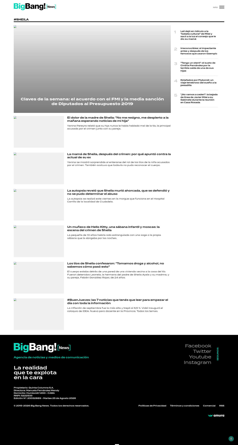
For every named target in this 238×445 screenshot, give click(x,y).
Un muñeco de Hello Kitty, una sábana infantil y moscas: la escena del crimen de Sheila (113, 228)
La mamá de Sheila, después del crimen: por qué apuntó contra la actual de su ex (119, 156)
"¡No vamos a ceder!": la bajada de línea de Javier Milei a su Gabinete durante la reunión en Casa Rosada (199, 98)
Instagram (197, 362)
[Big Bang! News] (35, 6)
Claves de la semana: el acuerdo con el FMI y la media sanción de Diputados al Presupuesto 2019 (92, 101)
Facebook (198, 346)
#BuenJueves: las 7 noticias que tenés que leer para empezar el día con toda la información (117, 301)
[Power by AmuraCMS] (216, 415)
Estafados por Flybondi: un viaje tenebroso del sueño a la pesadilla (198, 83)
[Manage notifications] (231, 438)
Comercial (209, 405)
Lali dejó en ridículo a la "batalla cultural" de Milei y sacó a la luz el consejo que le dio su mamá (198, 35)
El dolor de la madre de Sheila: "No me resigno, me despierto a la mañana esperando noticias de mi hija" (118, 119)
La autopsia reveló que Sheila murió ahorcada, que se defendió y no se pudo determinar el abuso (118, 192)
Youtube (200, 357)
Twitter (202, 351)
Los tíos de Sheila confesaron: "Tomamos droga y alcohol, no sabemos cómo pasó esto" (115, 265)
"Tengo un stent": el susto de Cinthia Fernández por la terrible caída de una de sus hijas (198, 66)
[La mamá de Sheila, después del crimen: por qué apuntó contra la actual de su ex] (39, 168)
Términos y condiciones (184, 405)
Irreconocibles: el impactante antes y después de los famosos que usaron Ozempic (199, 51)
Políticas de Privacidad (152, 405)
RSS (221, 405)
